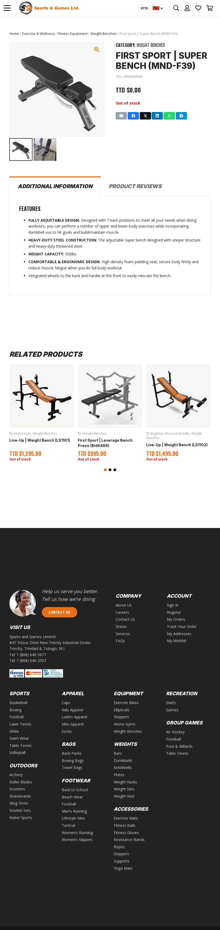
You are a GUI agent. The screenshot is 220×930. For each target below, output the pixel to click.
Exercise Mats (126, 818)
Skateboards (20, 796)
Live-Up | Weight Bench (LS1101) (39, 440)
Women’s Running (77, 832)
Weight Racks (125, 781)
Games (172, 709)
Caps (66, 702)
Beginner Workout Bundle (170, 433)
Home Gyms (124, 724)
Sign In (172, 605)
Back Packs (72, 753)
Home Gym (22, 433)
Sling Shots (18, 803)
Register (174, 612)
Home (14, 33)
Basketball (18, 702)
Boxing (15, 709)
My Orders (176, 619)
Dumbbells (123, 760)
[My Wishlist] (198, 8)
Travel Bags (72, 767)
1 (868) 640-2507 (31, 660)
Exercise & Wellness (38, 33)
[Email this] (121, 116)
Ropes (119, 846)
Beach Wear (72, 796)
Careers (122, 612)
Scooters (17, 788)
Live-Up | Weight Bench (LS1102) (177, 444)
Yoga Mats (123, 868)
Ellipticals (121, 709)
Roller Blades (20, 781)
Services (123, 633)
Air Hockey (175, 731)
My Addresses (179, 633)
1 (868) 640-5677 (31, 654)
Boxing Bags (73, 760)
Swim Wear (19, 738)
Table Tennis (20, 745)
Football (16, 716)
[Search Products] (176, 8)
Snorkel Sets (20, 810)
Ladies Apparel (74, 716)
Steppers (121, 716)
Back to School (75, 789)
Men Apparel (73, 724)
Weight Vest (124, 796)
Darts (171, 702)
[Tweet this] (145, 116)
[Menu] (7, 8)
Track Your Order (182, 626)
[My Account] (187, 8)
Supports (121, 861)
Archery (16, 774)
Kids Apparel (72, 709)
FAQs (120, 640)
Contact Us (125, 619)
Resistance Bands (129, 839)
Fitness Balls (124, 825)
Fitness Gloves (126, 832)
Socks (67, 731)
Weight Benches (103, 33)
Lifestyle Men (73, 818)
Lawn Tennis (20, 724)
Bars (118, 753)
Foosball (173, 739)
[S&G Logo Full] (49, 8)
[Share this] (133, 116)
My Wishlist (176, 640)
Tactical (68, 825)
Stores (121, 626)
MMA (14, 731)
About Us (124, 605)
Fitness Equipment (72, 33)
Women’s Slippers (77, 839)
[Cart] (209, 8)
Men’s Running (74, 811)
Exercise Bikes (126, 702)
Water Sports (20, 817)
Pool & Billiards (179, 746)
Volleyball (17, 752)
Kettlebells (123, 767)
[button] (105, 469)
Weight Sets (124, 788)
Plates (119, 774)
